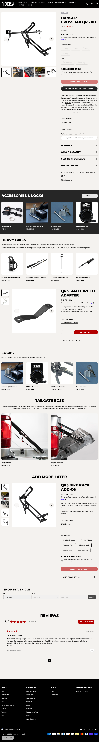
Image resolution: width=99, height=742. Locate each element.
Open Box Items (31, 719)
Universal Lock (56, 226)
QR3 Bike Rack (66, 122)
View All (90, 196)
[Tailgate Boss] (24, 436)
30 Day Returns (69, 172)
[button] (36, 622)
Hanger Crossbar (66, 129)
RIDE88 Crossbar (69, 540)
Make (5, 594)
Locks (28, 705)
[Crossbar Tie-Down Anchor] (12, 264)
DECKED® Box (83, 550)
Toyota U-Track (68, 545)
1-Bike (66, 49)
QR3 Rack (68, 102)
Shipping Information (82, 691)
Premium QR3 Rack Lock (34, 226)
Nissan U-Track (84, 545)
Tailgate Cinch (6, 226)
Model (34, 594)
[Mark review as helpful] (92, 650)
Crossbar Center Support (59, 277)
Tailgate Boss (6, 462)
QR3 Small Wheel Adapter (69, 322)
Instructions (5, 694)
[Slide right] (51, 39)
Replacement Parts (32, 712)
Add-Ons (29, 701)
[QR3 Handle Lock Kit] (62, 373)
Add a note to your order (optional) (72, 134)
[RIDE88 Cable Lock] (87, 212)
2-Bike (77, 49)
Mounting (29, 708)
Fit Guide (4, 698)
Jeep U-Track (67, 550)
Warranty (4, 712)
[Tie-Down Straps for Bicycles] (37, 264)
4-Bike (66, 54)
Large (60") (83, 63)
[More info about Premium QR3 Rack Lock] (91, 72)
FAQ (65, 176)
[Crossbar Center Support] (62, 264)
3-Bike (87, 49)
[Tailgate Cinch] (12, 212)
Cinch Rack (30, 694)
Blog (2, 701)
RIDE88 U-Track (86, 540)
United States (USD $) (11, 729)
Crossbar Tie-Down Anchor (10, 277)
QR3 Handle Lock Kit (58, 387)
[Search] (87, 4)
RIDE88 (9, 734)
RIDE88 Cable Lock (82, 226)
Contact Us (54, 694)
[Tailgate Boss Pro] (74, 436)
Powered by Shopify (18, 734)
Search (91, 597)
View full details (71, 340)
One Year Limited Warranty (87, 172)
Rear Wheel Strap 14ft (83, 277)
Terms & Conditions (7, 705)
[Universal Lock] (62, 212)
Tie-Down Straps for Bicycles (36, 277)
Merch (28, 715)
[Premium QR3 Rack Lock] (37, 212)
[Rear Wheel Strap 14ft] (87, 264)
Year (61, 594)
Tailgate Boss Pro (57, 462)
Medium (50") (69, 63)
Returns (3, 708)
